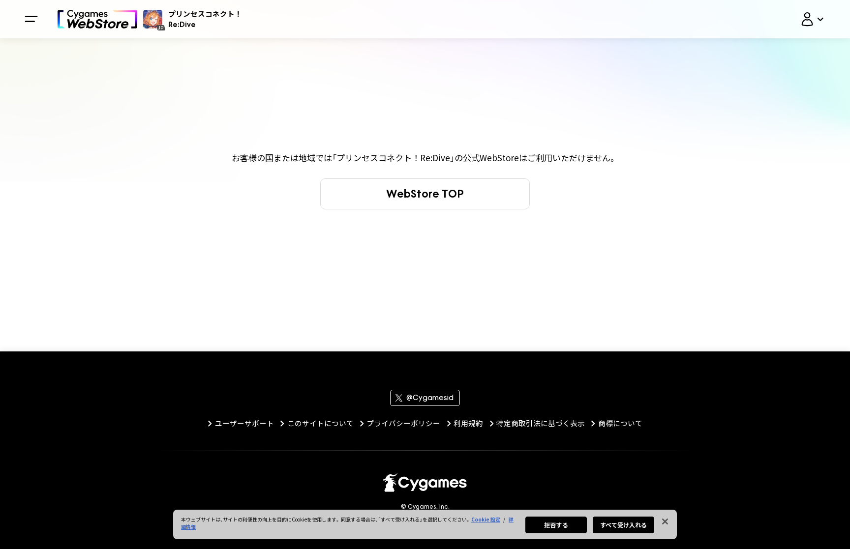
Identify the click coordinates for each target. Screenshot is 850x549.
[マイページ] (812, 19)
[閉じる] (665, 521)
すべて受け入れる (623, 524)
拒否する (556, 524)
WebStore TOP (425, 193)
